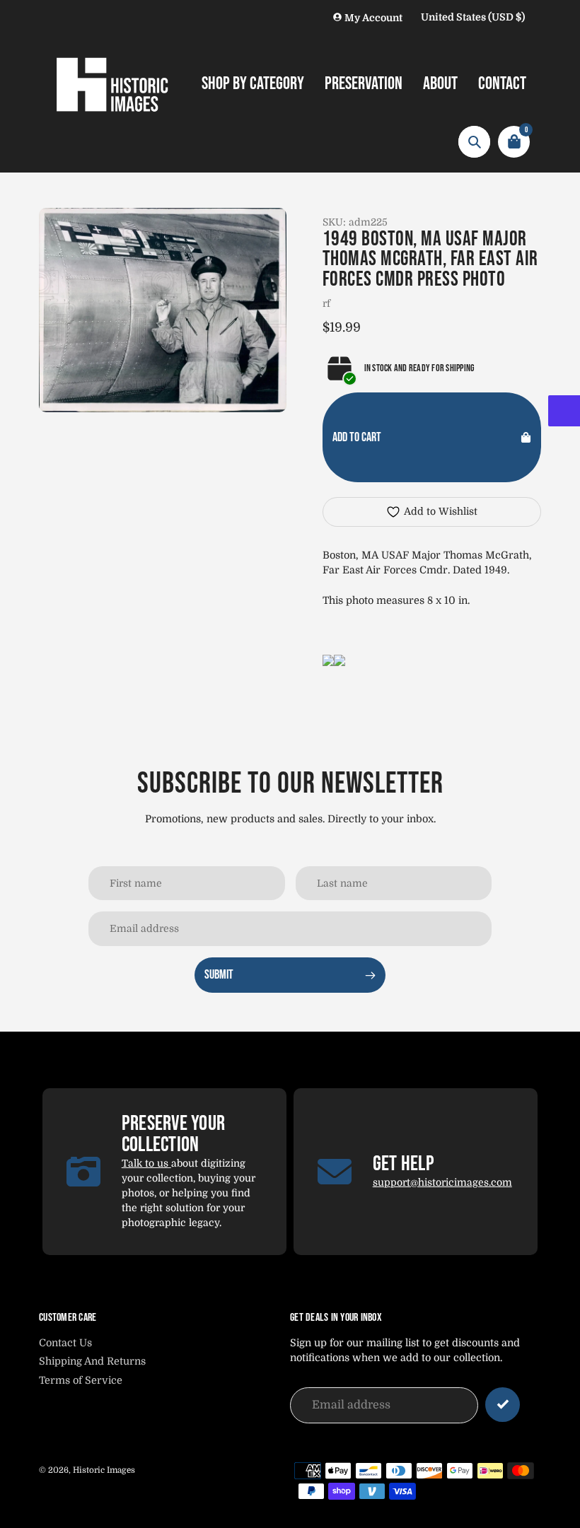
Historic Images (104, 1470)
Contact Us (65, 1342)
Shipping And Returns (92, 1361)
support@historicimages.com (442, 1182)
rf (326, 303)
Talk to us (146, 1163)
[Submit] (502, 1404)
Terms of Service (80, 1380)
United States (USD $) (473, 17)
